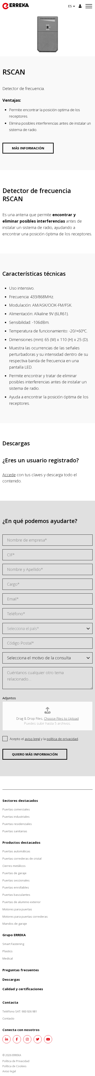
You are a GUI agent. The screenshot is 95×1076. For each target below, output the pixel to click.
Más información (28, 148)
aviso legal (32, 739)
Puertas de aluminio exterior (21, 902)
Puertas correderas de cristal (22, 858)
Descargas (11, 979)
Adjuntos (9, 698)
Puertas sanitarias (14, 831)
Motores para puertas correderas (25, 917)
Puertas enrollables (15, 887)
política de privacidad (62, 739)
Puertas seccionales (16, 880)
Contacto (8, 1018)
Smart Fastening (13, 944)
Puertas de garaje (14, 873)
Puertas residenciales (17, 824)
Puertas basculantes (16, 895)
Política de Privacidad (15, 1061)
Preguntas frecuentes (20, 970)
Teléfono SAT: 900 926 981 (19, 1011)
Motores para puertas (17, 909)
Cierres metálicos (14, 866)
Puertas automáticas (16, 851)
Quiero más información (35, 754)
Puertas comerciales (16, 809)
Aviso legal (9, 1071)
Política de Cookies (14, 1066)
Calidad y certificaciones (22, 989)
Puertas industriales (16, 817)
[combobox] (47, 628)
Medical (7, 958)
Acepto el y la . (44, 739)
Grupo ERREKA (14, 935)
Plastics (7, 951)
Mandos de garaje (14, 924)
